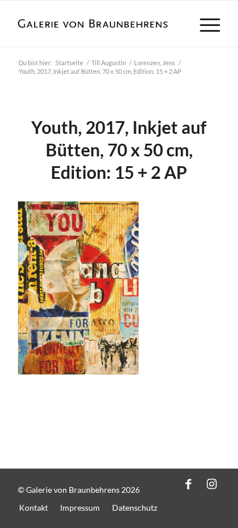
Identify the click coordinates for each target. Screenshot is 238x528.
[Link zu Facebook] (188, 483)
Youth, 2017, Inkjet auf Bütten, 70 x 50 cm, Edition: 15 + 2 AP (119, 149)
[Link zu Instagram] (211, 483)
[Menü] (204, 24)
